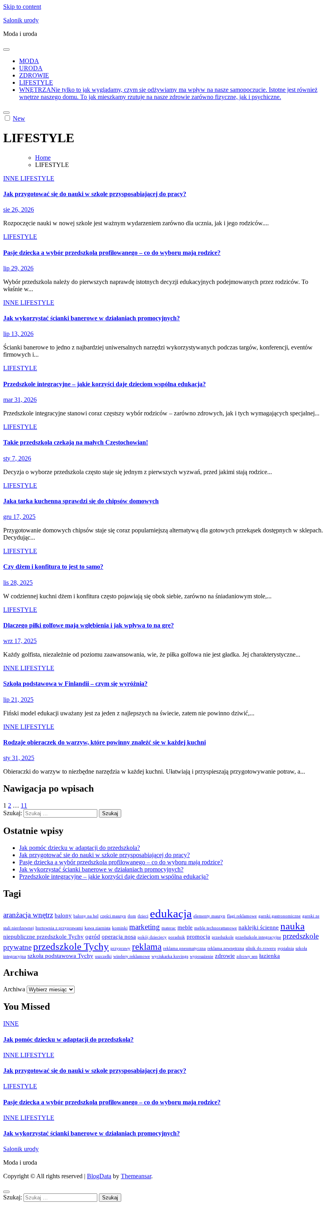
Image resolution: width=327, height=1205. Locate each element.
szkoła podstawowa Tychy (60, 955)
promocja (198, 936)
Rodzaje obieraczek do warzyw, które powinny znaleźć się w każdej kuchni (104, 742)
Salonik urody (21, 20)
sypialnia (286, 948)
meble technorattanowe (215, 928)
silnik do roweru (261, 948)
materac (169, 928)
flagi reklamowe (242, 916)
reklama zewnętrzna (225, 948)
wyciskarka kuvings (170, 956)
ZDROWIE (34, 75)
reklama (147, 947)
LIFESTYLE (36, 82)
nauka (292, 925)
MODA (29, 61)
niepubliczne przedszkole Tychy (43, 936)
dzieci (143, 916)
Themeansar (136, 1176)
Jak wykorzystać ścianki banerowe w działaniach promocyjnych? (91, 318)
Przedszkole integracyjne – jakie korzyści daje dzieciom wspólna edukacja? (104, 384)
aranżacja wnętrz (28, 915)
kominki (120, 928)
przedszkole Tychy (71, 946)
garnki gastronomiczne (279, 916)
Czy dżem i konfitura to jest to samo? (53, 566)
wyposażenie (201, 956)
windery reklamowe (131, 956)
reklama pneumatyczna (184, 948)
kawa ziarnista (97, 928)
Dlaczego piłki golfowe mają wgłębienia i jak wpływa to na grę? (88, 625)
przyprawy (120, 948)
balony (63, 915)
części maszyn (113, 916)
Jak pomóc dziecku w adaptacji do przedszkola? (79, 847)
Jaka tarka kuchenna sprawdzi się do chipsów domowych (81, 501)
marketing (144, 927)
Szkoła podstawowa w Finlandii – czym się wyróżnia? (75, 683)
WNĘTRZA (168, 93)
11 (24, 805)
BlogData (99, 1176)
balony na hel (85, 916)
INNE (11, 178)
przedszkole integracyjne (258, 937)
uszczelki (103, 956)
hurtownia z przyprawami (59, 928)
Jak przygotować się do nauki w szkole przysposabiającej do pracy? (94, 194)
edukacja (171, 913)
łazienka (269, 955)
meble (185, 927)
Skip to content (22, 6)
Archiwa (14, 989)
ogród (92, 936)
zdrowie (225, 955)
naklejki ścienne (258, 927)
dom (132, 916)
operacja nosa (119, 936)
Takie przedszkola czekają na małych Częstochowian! (75, 442)
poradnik (176, 937)
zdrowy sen (247, 956)
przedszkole (223, 937)
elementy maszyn (209, 916)
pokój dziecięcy (152, 937)
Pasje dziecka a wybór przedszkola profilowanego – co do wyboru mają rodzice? (112, 252)
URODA (31, 68)
